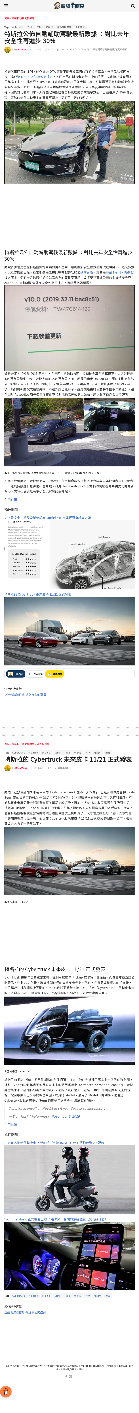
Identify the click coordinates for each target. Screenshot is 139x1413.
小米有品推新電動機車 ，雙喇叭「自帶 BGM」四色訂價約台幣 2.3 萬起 (54, 1142)
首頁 (6, 18)
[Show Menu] (6, 5)
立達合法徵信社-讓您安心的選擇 (25, 694)
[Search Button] (133, 5)
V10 (39, 27)
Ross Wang (21, 49)
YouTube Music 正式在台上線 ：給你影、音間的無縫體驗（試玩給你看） (56, 1219)
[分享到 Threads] (123, 60)
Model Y (33, 752)
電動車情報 (121, 49)
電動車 (97, 752)
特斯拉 (49, 27)
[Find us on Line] (70, 1377)
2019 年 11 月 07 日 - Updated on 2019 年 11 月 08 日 (61, 49)
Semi (57, 752)
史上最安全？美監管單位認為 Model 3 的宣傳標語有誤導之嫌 (47, 517)
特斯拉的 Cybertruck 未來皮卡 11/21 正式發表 (37, 594)
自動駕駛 (80, 27)
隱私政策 (111, 1365)
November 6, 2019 (65, 1116)
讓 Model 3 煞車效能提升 (35, 76)
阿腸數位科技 (76, 1369)
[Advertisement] (69, 708)
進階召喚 (86, 272)
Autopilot (17, 27)
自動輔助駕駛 (64, 27)
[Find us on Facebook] (66, 1377)
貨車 (87, 752)
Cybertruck (18, 752)
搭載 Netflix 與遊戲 (120, 272)
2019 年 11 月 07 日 (44, 768)
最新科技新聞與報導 (23, 18)
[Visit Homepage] (69, 5)
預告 (108, 752)
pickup (46, 752)
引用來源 (10, 499)
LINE (131, 60)
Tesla (30, 27)
